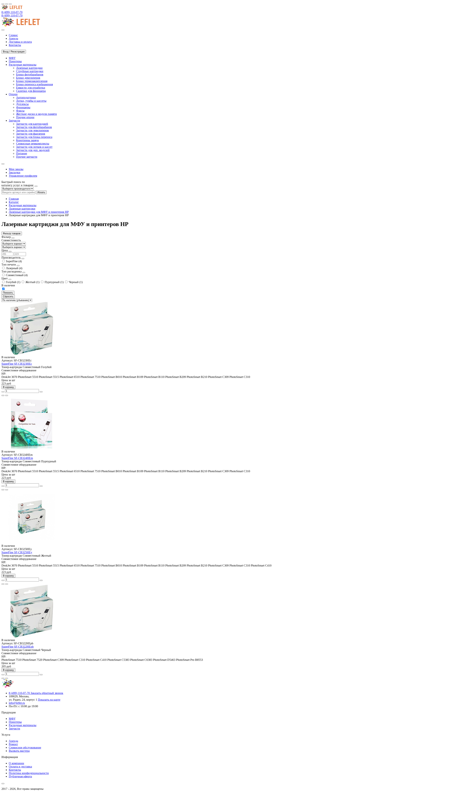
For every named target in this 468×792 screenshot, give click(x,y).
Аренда (13, 740)
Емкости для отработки (30, 87)
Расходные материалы (22, 205)
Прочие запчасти (26, 156)
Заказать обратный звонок (47, 693)
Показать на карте (49, 699)
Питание (21, 153)
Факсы (20, 110)
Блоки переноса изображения (34, 84)
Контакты (15, 769)
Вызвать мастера (19, 750)
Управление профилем (23, 175)
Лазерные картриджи (29, 67)
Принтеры (15, 721)
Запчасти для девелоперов (32, 130)
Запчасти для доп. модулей (33, 150)
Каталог (14, 202)
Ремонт (13, 744)
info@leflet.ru (17, 702)
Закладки (14, 172)
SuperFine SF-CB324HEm (17, 458)
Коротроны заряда (27, 140)
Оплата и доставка (20, 766)
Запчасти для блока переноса (34, 137)
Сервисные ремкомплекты (32, 143)
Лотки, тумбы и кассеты (31, 100)
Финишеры (23, 107)
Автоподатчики (26, 97)
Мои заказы (16, 169)
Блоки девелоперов (28, 77)
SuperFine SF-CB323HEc (16, 363)
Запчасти (14, 728)
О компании (16, 763)
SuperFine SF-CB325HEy (16, 552)
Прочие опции (25, 117)
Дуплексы (22, 104)
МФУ (12, 718)
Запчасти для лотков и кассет (34, 146)
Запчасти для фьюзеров (30, 133)
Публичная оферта (20, 776)
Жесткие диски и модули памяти (36, 113)
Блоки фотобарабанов (29, 74)
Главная (14, 198)
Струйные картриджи (29, 71)
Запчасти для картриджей (32, 123)
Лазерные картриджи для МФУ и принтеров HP (39, 211)
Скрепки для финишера (31, 90)
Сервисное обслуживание (25, 747)
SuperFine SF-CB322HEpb (17, 646)
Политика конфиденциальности (29, 773)
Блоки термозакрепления (31, 81)
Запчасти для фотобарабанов (34, 127)
